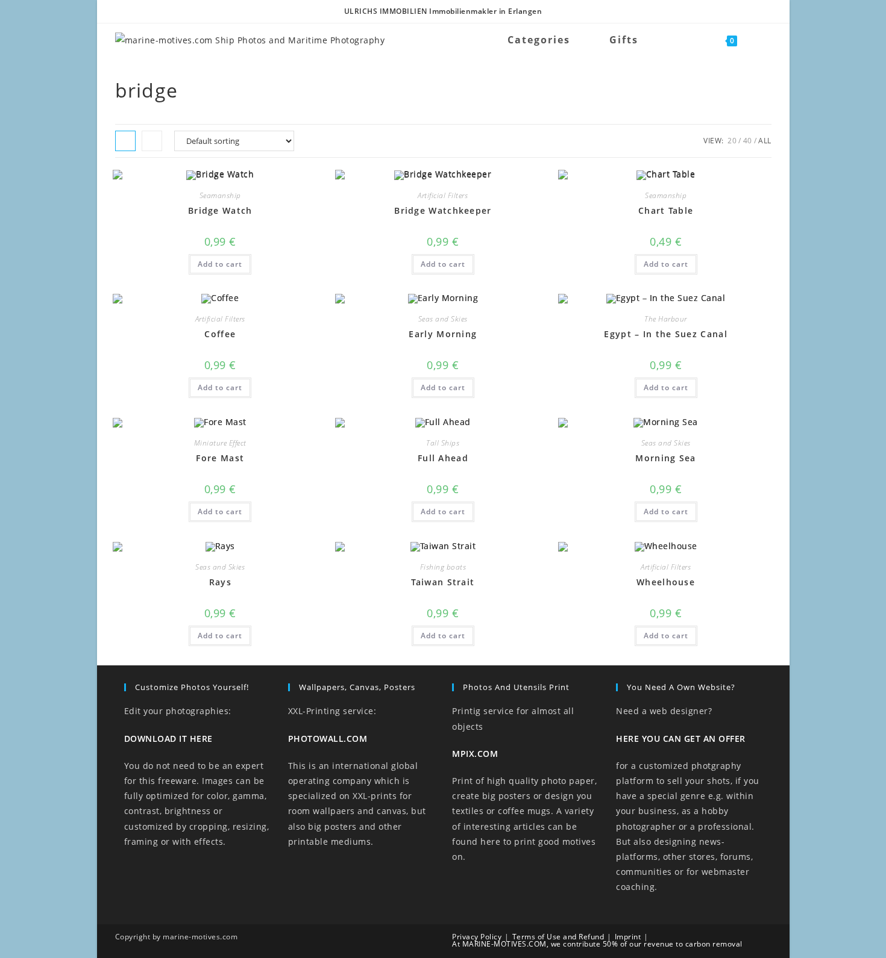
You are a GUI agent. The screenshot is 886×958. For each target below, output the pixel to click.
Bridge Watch (220, 210)
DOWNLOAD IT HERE (168, 738)
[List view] (152, 141)
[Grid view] (125, 141)
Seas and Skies (443, 319)
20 (732, 140)
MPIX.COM (475, 753)
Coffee (220, 334)
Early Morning (443, 334)
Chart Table (665, 210)
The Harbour (665, 319)
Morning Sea (665, 458)
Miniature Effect (220, 443)
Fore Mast (220, 458)
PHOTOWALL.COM (328, 738)
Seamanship (220, 195)
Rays (220, 582)
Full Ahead (443, 458)
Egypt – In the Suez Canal (665, 334)
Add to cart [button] (220, 264)
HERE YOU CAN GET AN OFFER (681, 738)
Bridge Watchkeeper (442, 210)
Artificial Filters (443, 195)
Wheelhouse (665, 582)
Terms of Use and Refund (558, 937)
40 (747, 140)
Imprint (628, 937)
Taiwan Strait (442, 582)
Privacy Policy (476, 937)
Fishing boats (443, 567)
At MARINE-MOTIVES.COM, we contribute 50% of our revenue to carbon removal (597, 944)
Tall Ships (442, 443)
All (764, 140)
